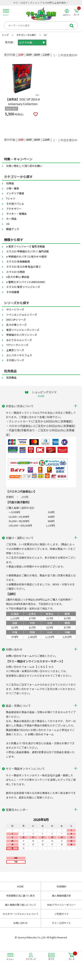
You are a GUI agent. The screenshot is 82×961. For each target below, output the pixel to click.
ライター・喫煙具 (16, 214)
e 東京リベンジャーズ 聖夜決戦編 (25, 246)
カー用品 (11, 219)
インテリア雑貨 (15, 193)
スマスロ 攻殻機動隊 (18, 261)
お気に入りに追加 (35, 114)
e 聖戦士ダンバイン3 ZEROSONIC (25, 282)
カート (77, 12)
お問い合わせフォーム (19, 656)
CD (8, 224)
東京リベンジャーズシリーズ (22, 330)
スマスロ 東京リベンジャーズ (23, 287)
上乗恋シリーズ (15, 350)
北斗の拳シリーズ (16, 325)
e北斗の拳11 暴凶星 (17, 277)
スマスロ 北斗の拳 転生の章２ (23, 266)
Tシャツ (10, 198)
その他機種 (12, 292)
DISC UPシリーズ (16, 319)
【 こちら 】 (41, 667)
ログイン (66, 14)
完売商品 (11, 377)
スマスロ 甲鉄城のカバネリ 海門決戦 (27, 251)
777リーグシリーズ (17, 345)
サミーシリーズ (15, 309)
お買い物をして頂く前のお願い (24, 166)
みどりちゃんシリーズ (19, 340)
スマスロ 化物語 (15, 272)
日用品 (10, 183)
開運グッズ (12, 229)
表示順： (10, 42)
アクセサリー (13, 208)
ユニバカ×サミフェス (19, 355)
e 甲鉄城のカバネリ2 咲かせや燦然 (26, 256)
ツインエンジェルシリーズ (21, 314)
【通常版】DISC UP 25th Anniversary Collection (23, 101)
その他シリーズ (15, 360)
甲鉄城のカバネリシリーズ (21, 335)
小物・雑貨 (12, 188)
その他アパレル (15, 203)
